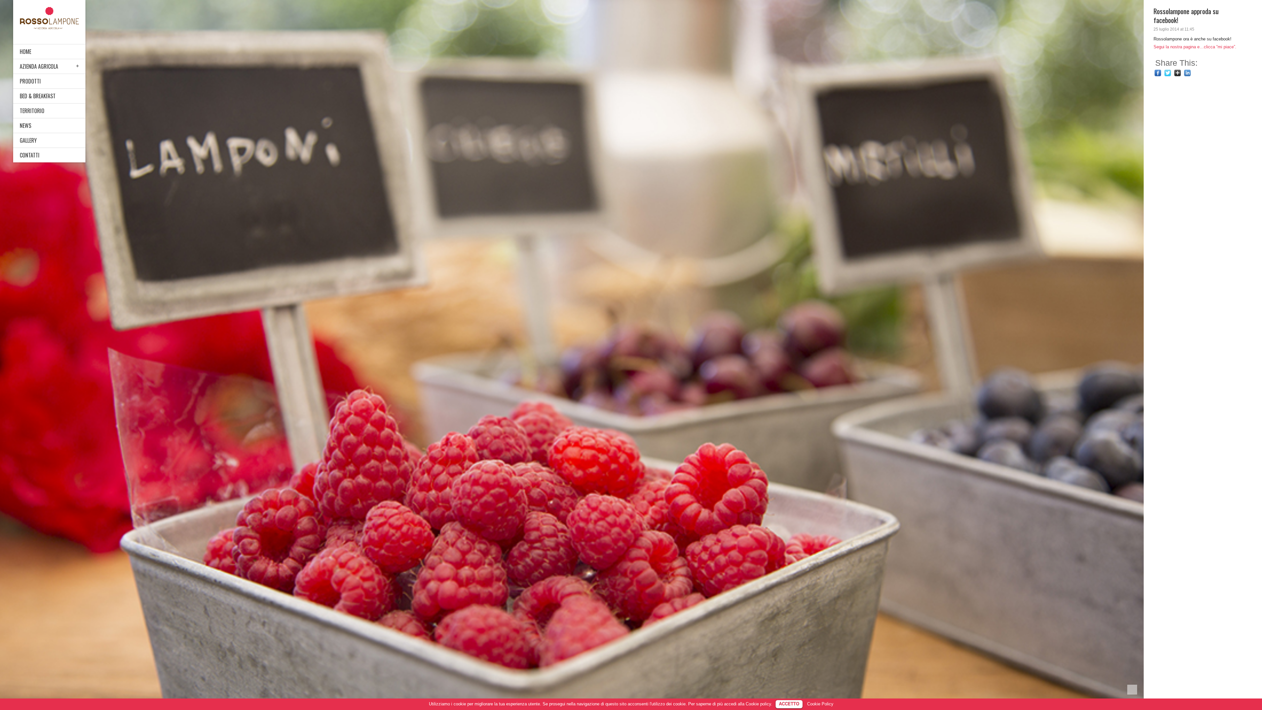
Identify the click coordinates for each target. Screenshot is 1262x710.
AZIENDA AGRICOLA (39, 66)
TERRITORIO (32, 111)
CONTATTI (29, 155)
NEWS (25, 126)
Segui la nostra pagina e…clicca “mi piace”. (1195, 47)
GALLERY (28, 140)
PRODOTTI (30, 81)
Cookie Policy (820, 703)
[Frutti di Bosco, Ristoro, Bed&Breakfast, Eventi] (49, 18)
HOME (25, 52)
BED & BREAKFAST (38, 96)
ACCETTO (789, 703)
